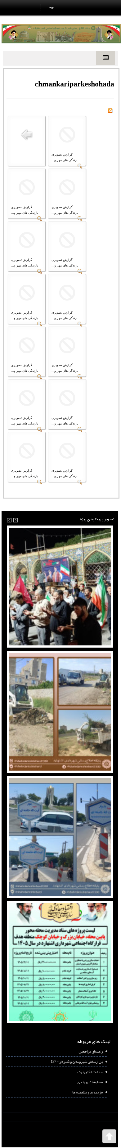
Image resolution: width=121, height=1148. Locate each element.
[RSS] (110, 112)
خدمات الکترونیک (90, 1071)
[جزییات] (80, 167)
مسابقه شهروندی (90, 1082)
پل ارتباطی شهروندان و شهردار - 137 (77, 1061)
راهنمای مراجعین (90, 1051)
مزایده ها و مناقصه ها (87, 1092)
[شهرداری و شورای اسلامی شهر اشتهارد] (61, 33)
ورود (51, 6)
